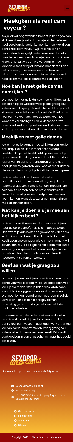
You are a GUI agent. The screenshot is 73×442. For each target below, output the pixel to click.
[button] (67, 8)
